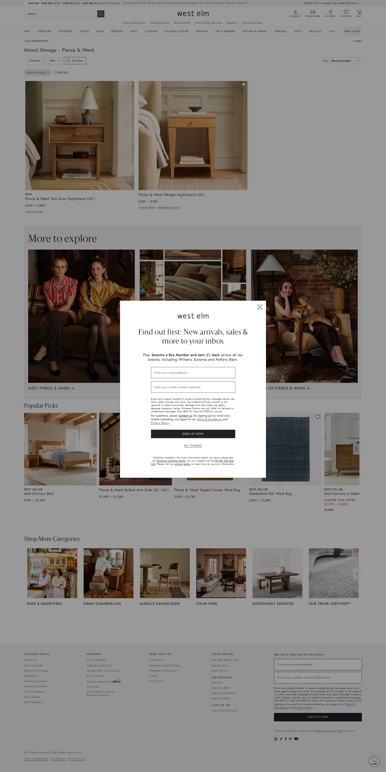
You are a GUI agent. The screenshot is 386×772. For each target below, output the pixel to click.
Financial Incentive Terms (171, 460)
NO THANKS (193, 445)
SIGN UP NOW (193, 434)
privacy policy (183, 464)
